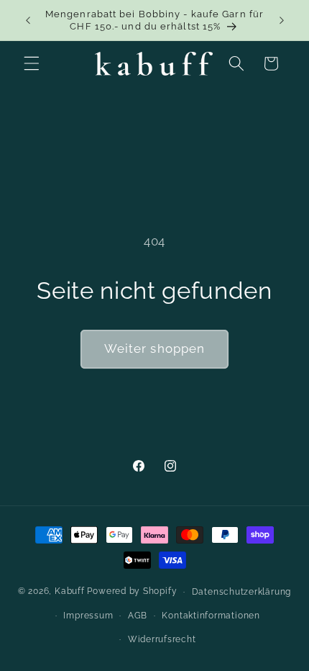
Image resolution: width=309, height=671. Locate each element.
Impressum (88, 616)
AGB (137, 616)
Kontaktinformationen (210, 616)
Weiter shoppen (154, 348)
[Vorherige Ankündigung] (28, 20)
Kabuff (70, 592)
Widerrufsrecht (162, 639)
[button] (31, 63)
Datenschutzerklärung (241, 592)
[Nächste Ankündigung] (282, 20)
